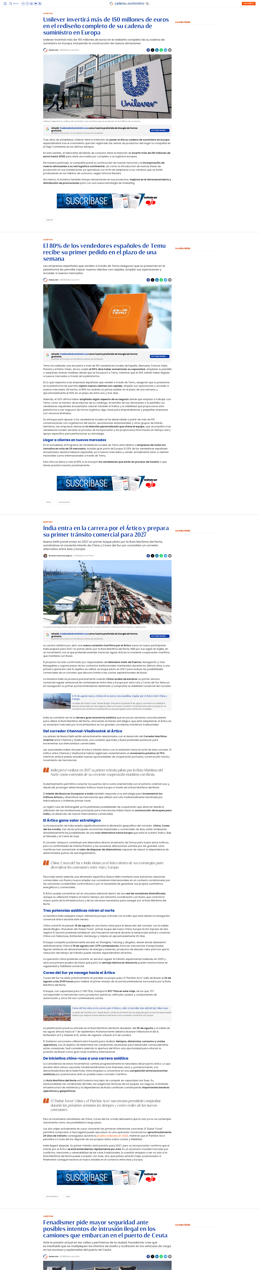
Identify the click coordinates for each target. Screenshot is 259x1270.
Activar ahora (158, 130)
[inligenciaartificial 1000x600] (57, 701)
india (68, 1196)
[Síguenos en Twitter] (27, 3)
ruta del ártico (52, 1196)
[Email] (170, 50)
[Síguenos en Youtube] (35, 3)
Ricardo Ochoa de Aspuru (60, 556)
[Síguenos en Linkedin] (31, 3)
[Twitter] (152, 50)
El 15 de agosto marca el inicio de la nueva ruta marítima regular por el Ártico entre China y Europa (119, 698)
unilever (49, 220)
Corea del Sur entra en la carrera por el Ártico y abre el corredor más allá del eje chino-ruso (120, 1008)
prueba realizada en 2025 (112, 1135)
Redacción (54, 50)
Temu (48, 502)
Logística (48, 13)
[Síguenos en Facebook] (23, 3)
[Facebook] (148, 50)
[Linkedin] (157, 50)
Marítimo (47, 522)
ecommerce (64, 502)
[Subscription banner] (107, 211)
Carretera (48, 1216)
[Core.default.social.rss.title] (39, 3)
